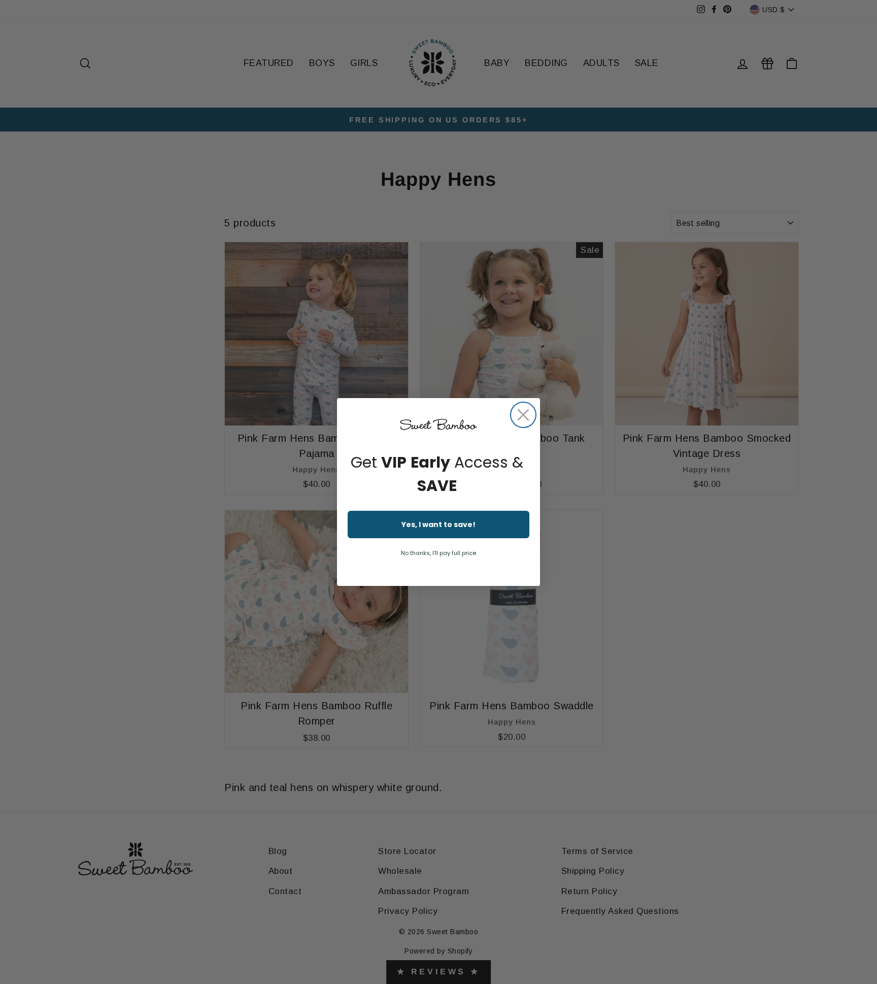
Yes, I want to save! (438, 524)
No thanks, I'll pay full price (438, 553)
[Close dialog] (523, 415)
